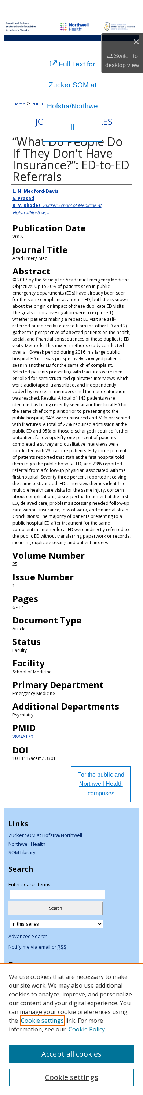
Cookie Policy (87, 1029)
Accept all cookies (71, 1054)
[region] (71, 1029)
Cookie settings (42, 1021)
